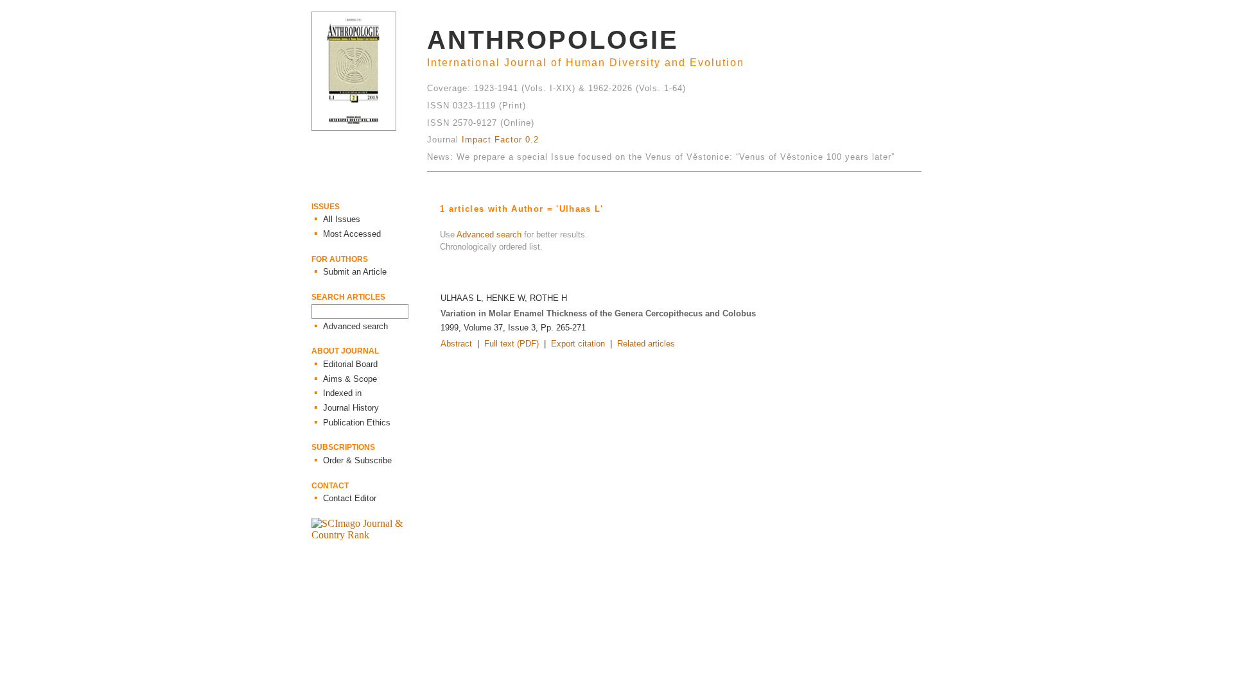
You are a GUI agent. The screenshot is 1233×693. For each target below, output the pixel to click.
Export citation (578, 343)
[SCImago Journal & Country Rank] (369, 534)
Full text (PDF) (511, 343)
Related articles (646, 343)
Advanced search (489, 234)
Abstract (456, 343)
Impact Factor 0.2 (500, 139)
